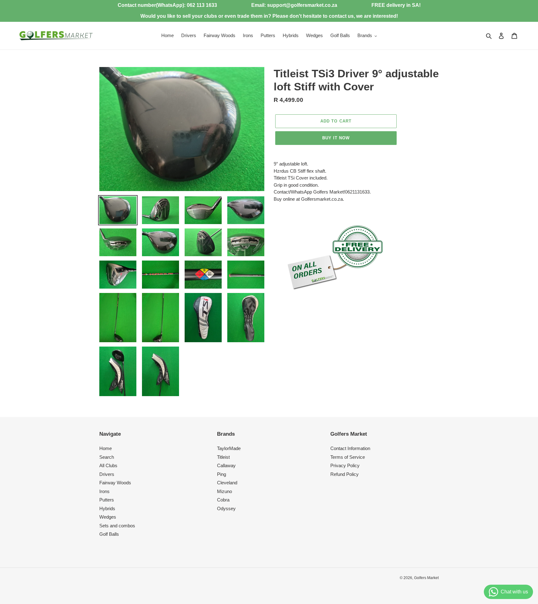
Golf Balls (109, 534)
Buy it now (336, 138)
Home (105, 448)
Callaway (226, 465)
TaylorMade (229, 448)
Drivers (106, 474)
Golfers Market (426, 578)
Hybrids (107, 508)
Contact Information (350, 448)
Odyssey (226, 508)
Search (106, 457)
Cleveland (227, 482)
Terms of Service (347, 457)
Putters (106, 499)
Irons (104, 491)
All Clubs (108, 465)
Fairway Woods (115, 482)
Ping (221, 474)
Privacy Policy (345, 465)
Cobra (223, 499)
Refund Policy (344, 474)
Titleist (223, 457)
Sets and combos (117, 525)
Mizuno (224, 491)
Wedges (107, 517)
